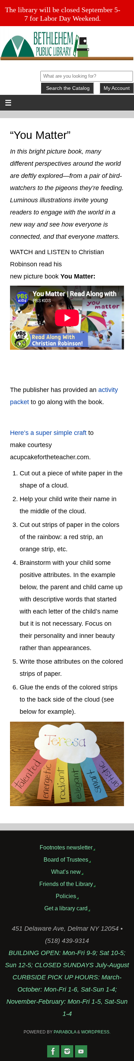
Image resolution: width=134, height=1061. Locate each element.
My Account (117, 88)
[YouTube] (81, 1051)
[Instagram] (67, 1051)
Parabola (65, 1032)
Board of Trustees (66, 859)
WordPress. (95, 1032)
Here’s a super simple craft (48, 432)
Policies (66, 896)
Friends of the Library (66, 884)
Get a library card (66, 908)
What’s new (66, 871)
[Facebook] (53, 1051)
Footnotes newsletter (66, 847)
